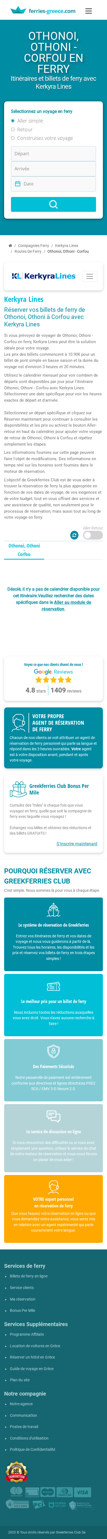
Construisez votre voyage (45, 138)
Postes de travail (24, 1426)
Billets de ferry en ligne (28, 1276)
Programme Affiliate (27, 1334)
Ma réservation (22, 1299)
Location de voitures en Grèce (35, 1346)
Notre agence (21, 1404)
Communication (23, 1415)
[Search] (53, 204)
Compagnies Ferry (33, 245)
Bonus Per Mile (22, 1310)
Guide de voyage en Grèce (32, 1368)
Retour (25, 129)
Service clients (22, 1287)
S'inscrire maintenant (77, 843)
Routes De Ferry (28, 251)
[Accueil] (10, 245)
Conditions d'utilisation (29, 1438)
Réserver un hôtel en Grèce (32, 1357)
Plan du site (20, 1380)
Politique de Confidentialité (32, 1449)
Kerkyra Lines (66, 245)
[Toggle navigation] (88, 10)
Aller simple (30, 120)
